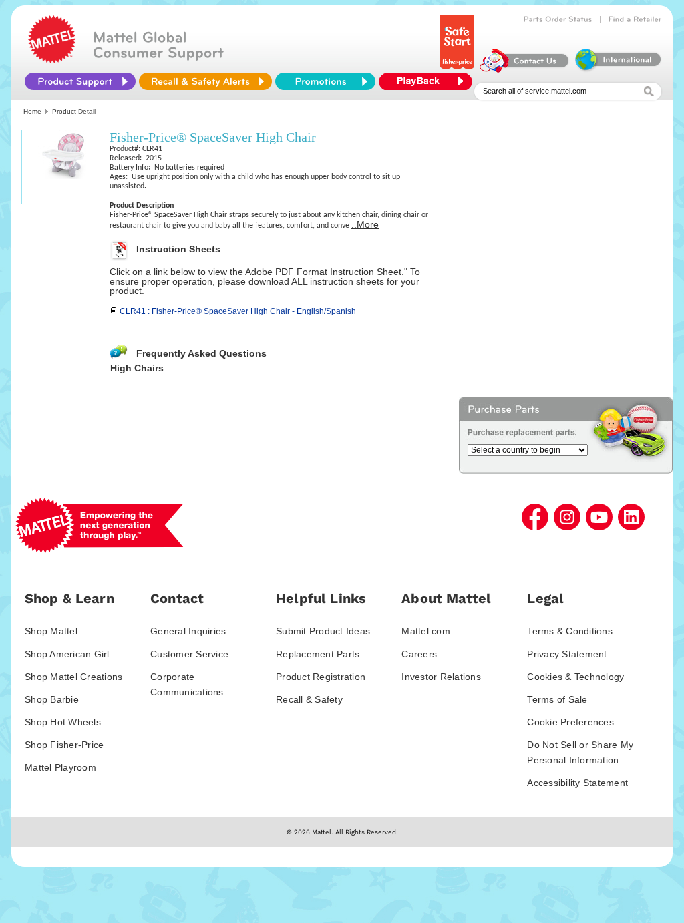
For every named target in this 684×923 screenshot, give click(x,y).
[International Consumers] (617, 69)
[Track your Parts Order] (558, 19)
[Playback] (429, 81)
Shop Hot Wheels (63, 722)
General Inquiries (188, 631)
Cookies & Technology (575, 676)
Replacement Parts (317, 654)
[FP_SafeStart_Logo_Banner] (458, 69)
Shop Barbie (52, 699)
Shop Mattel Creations (73, 676)
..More (365, 224)
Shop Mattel (51, 631)
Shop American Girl (67, 654)
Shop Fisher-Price (64, 744)
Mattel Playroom (60, 767)
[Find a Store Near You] (635, 19)
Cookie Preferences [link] (570, 722)
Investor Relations (441, 676)
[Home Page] (52, 60)
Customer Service (189, 654)
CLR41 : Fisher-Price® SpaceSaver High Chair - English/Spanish (238, 311)
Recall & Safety (309, 699)
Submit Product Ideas (323, 631)
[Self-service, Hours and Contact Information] (524, 69)
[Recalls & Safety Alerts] (205, 81)
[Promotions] (325, 81)
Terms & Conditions (570, 631)
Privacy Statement (567, 654)
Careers (419, 654)
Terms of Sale (557, 699)
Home (32, 111)
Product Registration (320, 676)
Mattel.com (425, 631)
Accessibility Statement (577, 782)
